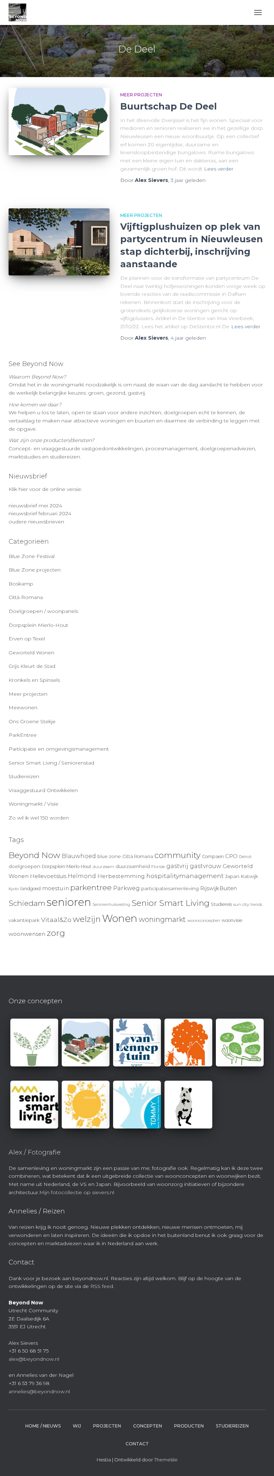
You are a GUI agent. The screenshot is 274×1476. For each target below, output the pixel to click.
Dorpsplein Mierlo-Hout (38, 625)
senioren (69, 902)
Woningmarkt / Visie (34, 804)
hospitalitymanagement (185, 875)
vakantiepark (24, 920)
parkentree (91, 887)
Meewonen (23, 707)
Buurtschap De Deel (168, 106)
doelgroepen (24, 866)
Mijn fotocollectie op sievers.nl (76, 1192)
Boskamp (21, 583)
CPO (231, 856)
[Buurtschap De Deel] (59, 121)
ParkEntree (23, 735)
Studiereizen (24, 776)
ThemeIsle (166, 1459)
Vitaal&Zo (56, 919)
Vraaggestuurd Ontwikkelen (43, 790)
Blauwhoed (79, 856)
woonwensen (27, 933)
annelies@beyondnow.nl (39, 1391)
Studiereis (221, 904)
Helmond (82, 876)
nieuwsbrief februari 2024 (40, 513)
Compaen (213, 856)
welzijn (87, 919)
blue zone (109, 856)
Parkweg (126, 888)
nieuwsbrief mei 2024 (35, 505)
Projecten (107, 1426)
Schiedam (27, 903)
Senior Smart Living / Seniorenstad (51, 763)
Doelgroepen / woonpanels (43, 611)
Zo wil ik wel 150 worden (39, 818)
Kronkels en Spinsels (34, 680)
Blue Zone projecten (35, 570)
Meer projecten (141, 94)
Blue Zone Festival (32, 556)
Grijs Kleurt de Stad (32, 666)
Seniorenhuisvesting (111, 904)
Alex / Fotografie (35, 1152)
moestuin (55, 888)
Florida (158, 866)
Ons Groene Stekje (32, 721)
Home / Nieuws (43, 1426)
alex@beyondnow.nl (34, 1359)
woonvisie (232, 920)
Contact (137, 1443)
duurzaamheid (133, 866)
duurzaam (103, 866)
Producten (189, 1426)
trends (256, 904)
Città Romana (26, 597)
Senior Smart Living (170, 903)
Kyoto (14, 889)
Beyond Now (34, 855)
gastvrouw (205, 866)
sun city (241, 904)
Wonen (119, 918)
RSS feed (101, 1286)
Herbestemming (121, 876)
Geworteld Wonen (31, 652)
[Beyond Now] (20, 12)
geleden (188, 180)
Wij (77, 1426)
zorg (56, 933)
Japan (232, 876)
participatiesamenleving (170, 888)
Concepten (147, 1426)
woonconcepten (203, 920)
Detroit (245, 856)
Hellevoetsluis (48, 876)
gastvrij (177, 866)
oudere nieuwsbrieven (36, 521)
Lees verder (218, 169)
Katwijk (249, 876)
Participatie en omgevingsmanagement (59, 749)
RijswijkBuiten (218, 888)
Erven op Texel (27, 638)
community (177, 855)
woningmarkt (162, 919)
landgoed (30, 888)
